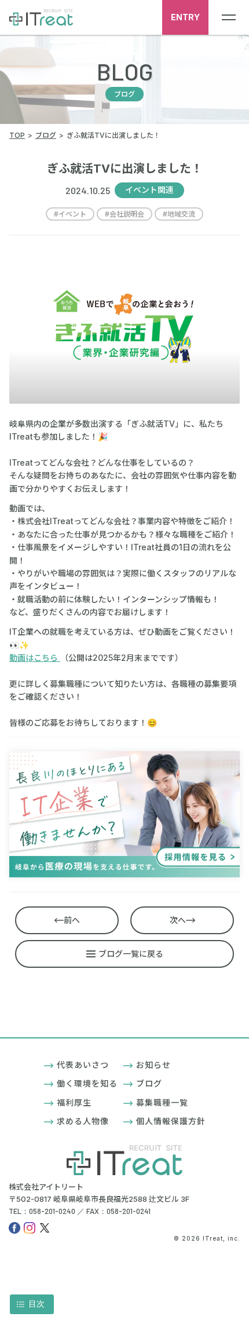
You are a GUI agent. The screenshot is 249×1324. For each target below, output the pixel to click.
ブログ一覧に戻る (130, 954)
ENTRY (185, 17)
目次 (36, 1303)
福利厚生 (74, 1102)
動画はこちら (34, 658)
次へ (178, 920)
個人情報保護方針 (171, 1121)
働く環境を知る (87, 1083)
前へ (72, 920)
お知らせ (153, 1065)
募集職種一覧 (162, 1102)
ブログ (149, 1083)
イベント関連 (149, 190)
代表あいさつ (83, 1065)
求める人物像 (83, 1121)
